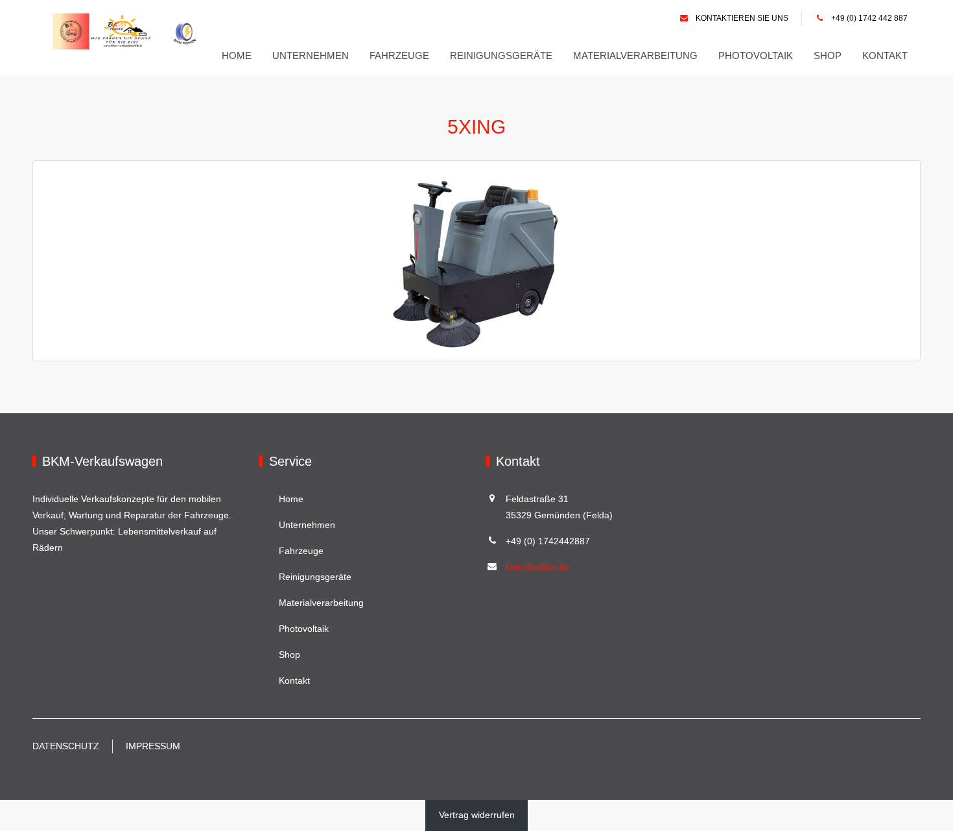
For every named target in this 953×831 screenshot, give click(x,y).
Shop (827, 55)
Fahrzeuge (399, 55)
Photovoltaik (755, 55)
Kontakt (885, 55)
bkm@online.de (538, 567)
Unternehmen (310, 55)
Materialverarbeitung (635, 55)
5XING (476, 127)
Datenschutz (65, 746)
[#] (128, 31)
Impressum (153, 746)
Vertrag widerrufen (477, 815)
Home (237, 55)
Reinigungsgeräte (501, 55)
